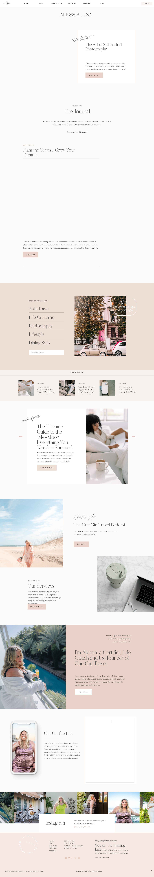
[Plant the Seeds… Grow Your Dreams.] (61, 199)
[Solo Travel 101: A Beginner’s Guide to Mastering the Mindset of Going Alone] (67, 388)
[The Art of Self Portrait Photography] (55, 58)
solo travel (28, 145)
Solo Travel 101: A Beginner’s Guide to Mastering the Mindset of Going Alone (86, 392)
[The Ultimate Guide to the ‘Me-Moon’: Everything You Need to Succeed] (26, 388)
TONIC (41, 871)
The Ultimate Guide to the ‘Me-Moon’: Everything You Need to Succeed (46, 392)
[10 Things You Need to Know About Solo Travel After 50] (107, 388)
